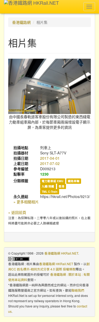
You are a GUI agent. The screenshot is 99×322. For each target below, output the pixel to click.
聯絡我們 (78, 290)
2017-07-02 (50, 163)
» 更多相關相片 (26, 201)
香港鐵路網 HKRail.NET (61, 253)
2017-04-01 (50, 158)
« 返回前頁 (17, 212)
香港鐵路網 (21, 22)
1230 (44, 174)
